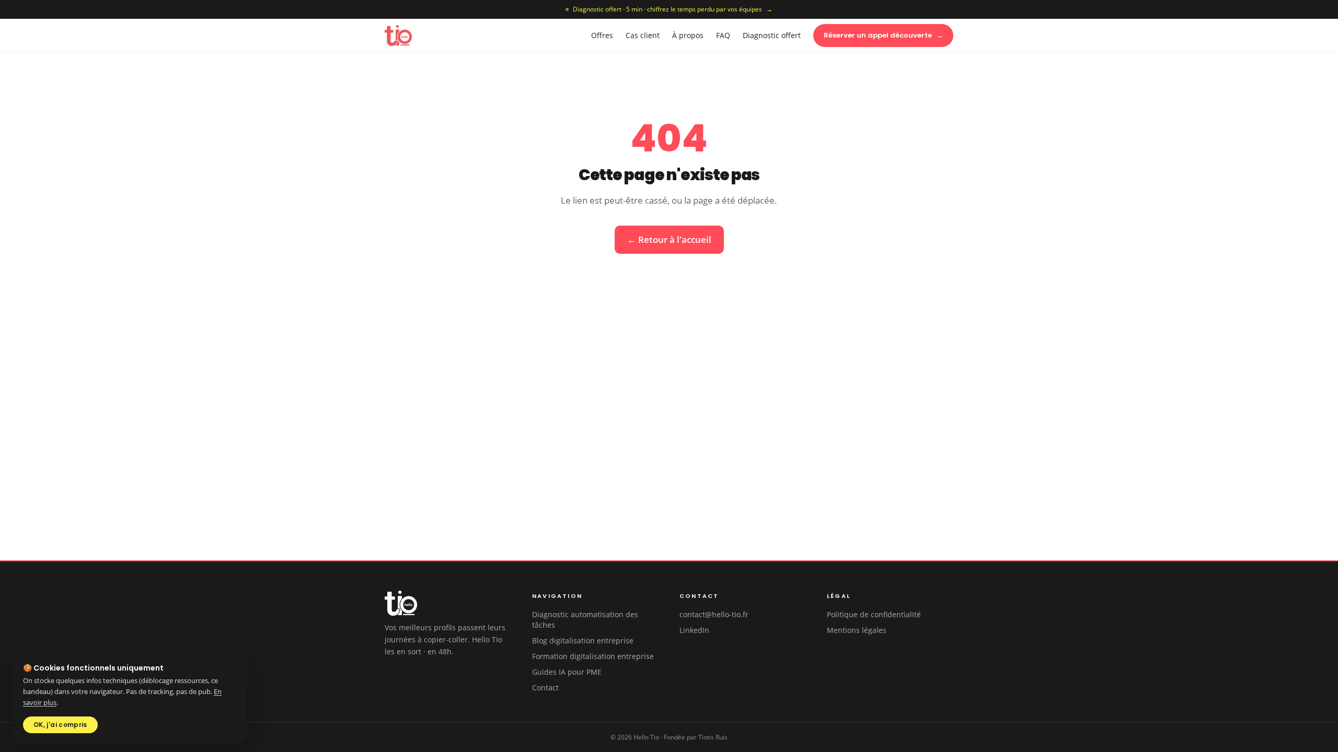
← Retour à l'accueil (669, 239)
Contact (545, 687)
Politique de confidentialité (874, 614)
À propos (687, 35)
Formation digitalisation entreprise (593, 656)
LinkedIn (694, 630)
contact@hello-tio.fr (713, 614)
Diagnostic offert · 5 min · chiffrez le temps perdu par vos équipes (672, 9)
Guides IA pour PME (567, 672)
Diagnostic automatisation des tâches (585, 619)
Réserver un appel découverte (883, 35)
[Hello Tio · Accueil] (398, 35)
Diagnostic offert (772, 35)
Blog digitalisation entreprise (582, 640)
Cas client (643, 35)
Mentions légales (856, 630)
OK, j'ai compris (60, 724)
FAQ (723, 35)
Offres (602, 35)
